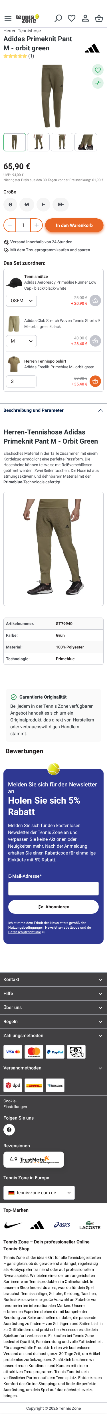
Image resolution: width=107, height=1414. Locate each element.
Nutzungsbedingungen (26, 927)
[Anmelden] (85, 18)
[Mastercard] (34, 1052)
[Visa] (12, 1052)
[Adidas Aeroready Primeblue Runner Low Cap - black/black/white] (14, 282)
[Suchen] (57, 18)
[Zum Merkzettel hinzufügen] (98, 70)
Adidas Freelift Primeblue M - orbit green (59, 367)
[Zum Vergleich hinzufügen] (98, 83)
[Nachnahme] (76, 1052)
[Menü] (8, 18)
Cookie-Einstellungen (9, 1104)
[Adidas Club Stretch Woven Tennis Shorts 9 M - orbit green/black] (14, 323)
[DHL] (34, 1085)
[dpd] (12, 1085)
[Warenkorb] (99, 18)
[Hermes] (55, 1085)
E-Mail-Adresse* (25, 876)
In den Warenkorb (74, 225)
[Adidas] (92, 48)
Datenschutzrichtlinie (24, 932)
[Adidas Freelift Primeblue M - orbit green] (14, 363)
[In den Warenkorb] (95, 381)
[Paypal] (55, 1052)
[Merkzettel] (71, 18)
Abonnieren (57, 906)
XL (63, 206)
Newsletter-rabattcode (62, 927)
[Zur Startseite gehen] (27, 18)
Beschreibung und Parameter (33, 410)
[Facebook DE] (9, 1130)
